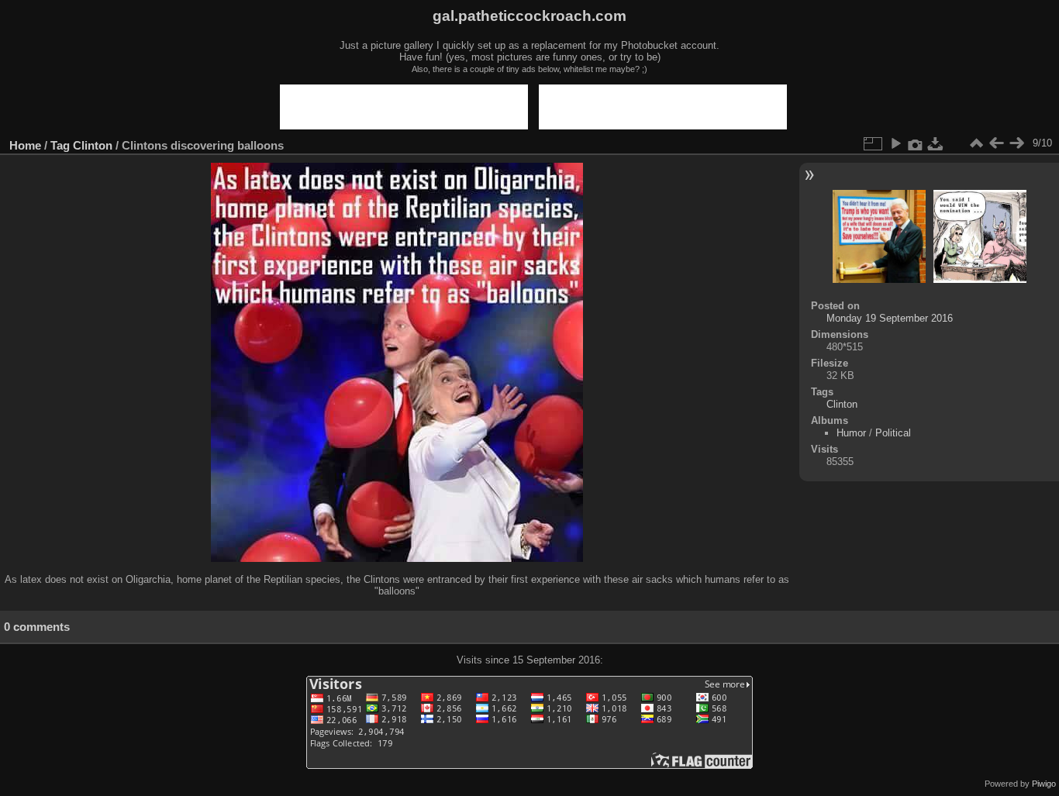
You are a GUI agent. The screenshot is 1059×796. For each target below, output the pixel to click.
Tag (60, 145)
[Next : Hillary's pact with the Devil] (1016, 143)
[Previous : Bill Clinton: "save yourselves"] (996, 143)
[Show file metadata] (915, 143)
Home (25, 145)
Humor (851, 433)
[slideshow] (895, 143)
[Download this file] (936, 143)
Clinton (92, 145)
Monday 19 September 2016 (889, 318)
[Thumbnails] (976, 143)
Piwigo (1044, 783)
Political (893, 433)
